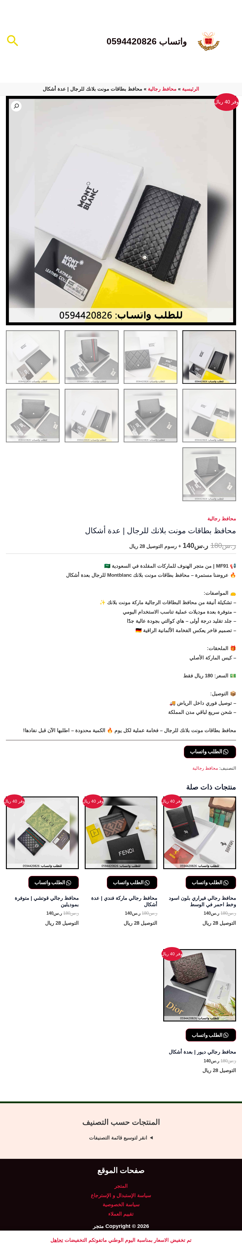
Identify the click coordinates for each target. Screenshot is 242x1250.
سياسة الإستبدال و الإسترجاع (121, 1195)
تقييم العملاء (121, 1214)
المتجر (121, 1186)
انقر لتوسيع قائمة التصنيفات (118, 1138)
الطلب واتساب (206, 751)
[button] (12, 41)
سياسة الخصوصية (121, 1204)
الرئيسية (190, 89)
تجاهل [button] (56, 1240)
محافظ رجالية (162, 89)
